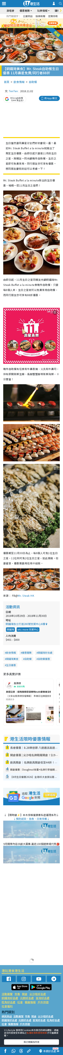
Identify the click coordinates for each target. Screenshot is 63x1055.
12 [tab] (40, 23)
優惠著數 (27, 652)
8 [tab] (27, 23)
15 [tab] (34, 27)
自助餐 (33, 82)
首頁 (6, 82)
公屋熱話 (28, 16)
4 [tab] (34, 19)
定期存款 (53, 16)
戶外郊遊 (43, 1002)
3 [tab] (30, 19)
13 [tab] (27, 27)
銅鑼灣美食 (12, 659)
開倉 (24, 994)
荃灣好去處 (42, 998)
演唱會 (10, 10)
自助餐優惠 (44, 659)
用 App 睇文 (50, 98)
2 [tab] (27, 19)
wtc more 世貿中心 (28, 629)
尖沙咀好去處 (37, 994)
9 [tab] (30, 23)
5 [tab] (37, 19)
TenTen (13, 91)
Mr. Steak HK (26, 595)
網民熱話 (7, 1016)
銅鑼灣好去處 (45, 652)
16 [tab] (37, 27)
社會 (20, 1002)
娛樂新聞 (40, 16)
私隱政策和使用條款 (37, 1032)
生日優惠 (11, 665)
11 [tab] (37, 23)
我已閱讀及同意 (31, 1041)
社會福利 (7, 1006)
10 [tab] (34, 23)
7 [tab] (24, 23)
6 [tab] (40, 19)
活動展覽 (7, 994)
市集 (17, 994)
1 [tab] (24, 19)
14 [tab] (30, 27)
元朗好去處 (27, 998)
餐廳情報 (30, 1002)
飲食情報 (19, 82)
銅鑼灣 (10, 629)
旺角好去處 (8, 1002)
